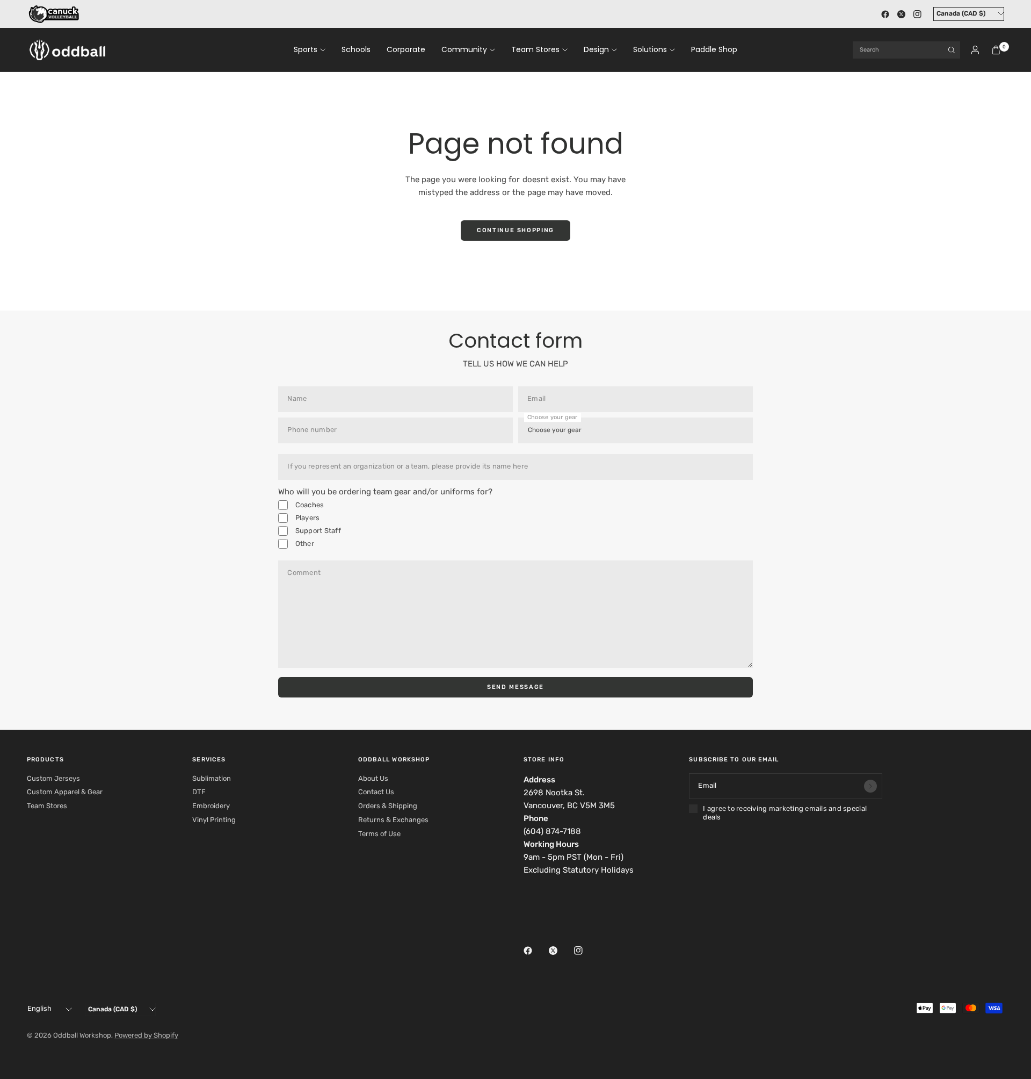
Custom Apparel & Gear (65, 792)
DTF (199, 792)
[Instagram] (917, 14)
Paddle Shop (714, 49)
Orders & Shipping (387, 806)
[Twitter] (901, 14)
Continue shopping (515, 230)
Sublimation (211, 778)
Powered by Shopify (146, 1035)
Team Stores (535, 49)
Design (596, 49)
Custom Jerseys (53, 778)
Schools (356, 49)
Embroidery (211, 806)
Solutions (650, 49)
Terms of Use (379, 834)
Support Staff (317, 531)
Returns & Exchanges (393, 820)
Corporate (406, 49)
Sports (305, 49)
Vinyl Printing (214, 820)
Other (303, 544)
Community (464, 49)
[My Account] (975, 50)
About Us (373, 778)
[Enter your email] (870, 786)
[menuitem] (313, 50)
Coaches (308, 505)
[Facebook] (885, 14)
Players (306, 518)
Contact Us (376, 792)
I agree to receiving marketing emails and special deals (785, 812)
